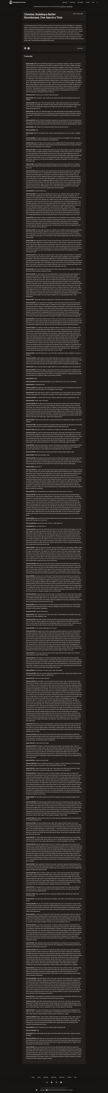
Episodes (65, 2)
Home (33, 1077)
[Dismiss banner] (106, 7)
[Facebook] (51, 1082)
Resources (72, 2)
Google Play (70, 6)
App (93, 2)
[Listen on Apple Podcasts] (25, 48)
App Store (63, 6)
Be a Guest (80, 2)
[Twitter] (46, 1082)
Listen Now (80, 48)
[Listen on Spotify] (28, 48)
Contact (88, 2)
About (39, 1077)
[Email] (61, 1082)
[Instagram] (56, 1082)
